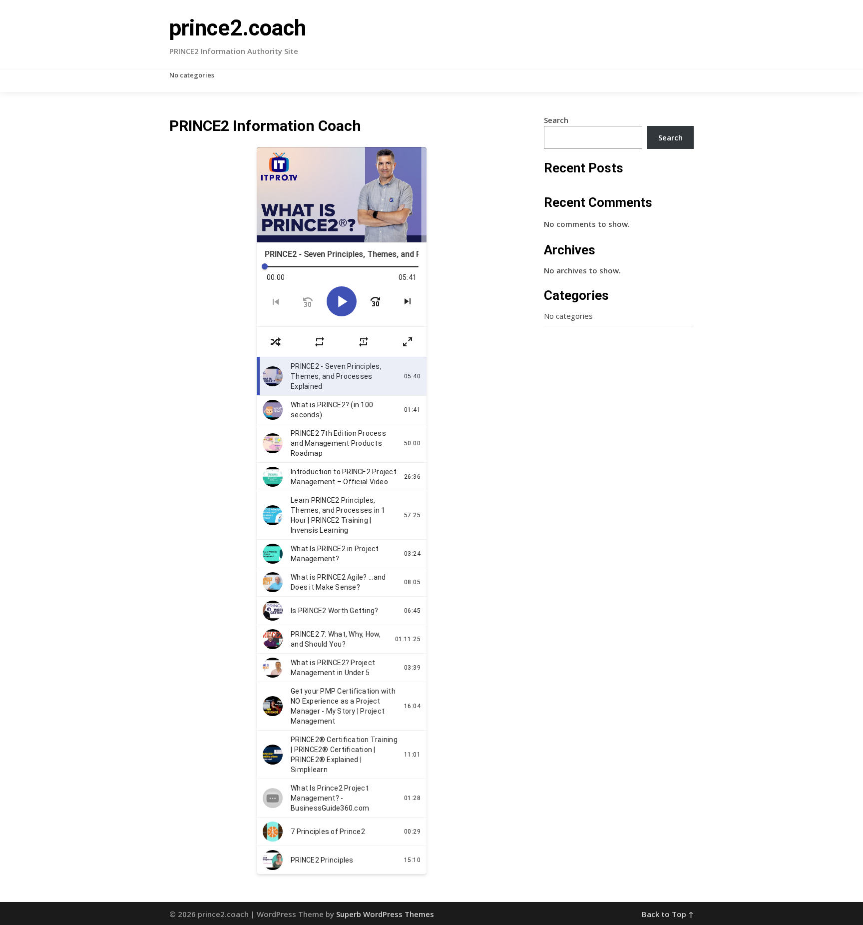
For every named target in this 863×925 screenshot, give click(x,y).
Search (556, 120)
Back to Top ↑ (668, 914)
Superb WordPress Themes (385, 914)
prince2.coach (237, 28)
